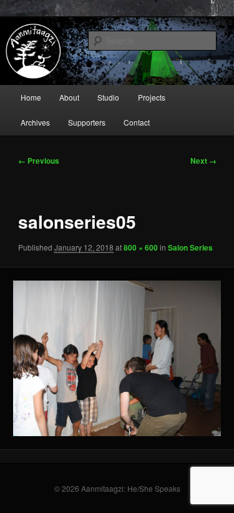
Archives (35, 122)
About (69, 97)
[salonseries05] (116, 358)
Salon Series (190, 247)
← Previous (38, 160)
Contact (137, 122)
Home (31, 97)
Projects (151, 97)
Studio (108, 97)
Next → (203, 160)
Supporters (86, 122)
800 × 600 (141, 247)
